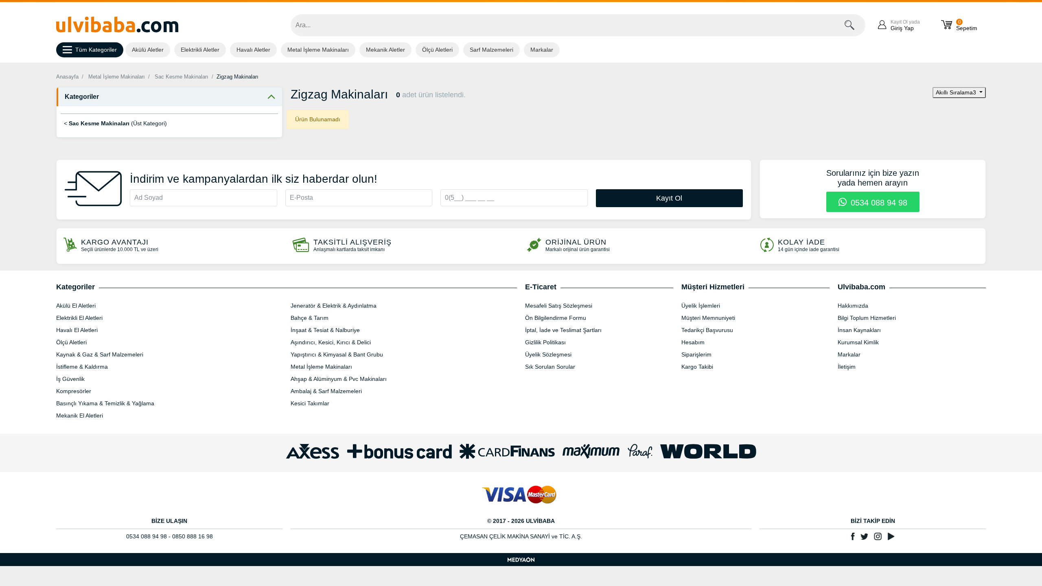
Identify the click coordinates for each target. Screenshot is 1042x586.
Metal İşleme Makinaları (318, 49)
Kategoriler (82, 96)
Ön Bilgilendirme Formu (555, 318)
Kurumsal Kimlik (858, 342)
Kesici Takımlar (310, 403)
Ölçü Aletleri (437, 49)
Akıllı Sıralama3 (957, 92)
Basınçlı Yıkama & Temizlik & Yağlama (105, 403)
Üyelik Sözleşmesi (548, 354)
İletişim (847, 366)
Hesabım (693, 342)
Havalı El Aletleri (77, 330)
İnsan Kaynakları (859, 330)
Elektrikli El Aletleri (79, 318)
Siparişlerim (696, 354)
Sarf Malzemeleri (491, 49)
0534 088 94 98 (877, 202)
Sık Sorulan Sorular (550, 366)
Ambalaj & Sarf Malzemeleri (326, 391)
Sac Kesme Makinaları (181, 77)
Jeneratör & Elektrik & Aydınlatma (334, 305)
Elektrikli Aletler (200, 49)
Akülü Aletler (148, 49)
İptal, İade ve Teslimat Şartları (563, 330)
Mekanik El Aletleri (79, 415)
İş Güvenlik (70, 379)
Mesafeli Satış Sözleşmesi (558, 305)
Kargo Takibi (697, 366)
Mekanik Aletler (385, 49)
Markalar (541, 49)
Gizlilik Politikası (545, 342)
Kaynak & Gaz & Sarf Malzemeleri (99, 354)
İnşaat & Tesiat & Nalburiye (325, 330)
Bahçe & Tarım (309, 318)
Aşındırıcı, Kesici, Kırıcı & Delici (331, 342)
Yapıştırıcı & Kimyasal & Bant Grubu (337, 354)
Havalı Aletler (253, 49)
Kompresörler (73, 391)
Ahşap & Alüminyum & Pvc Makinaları (339, 379)
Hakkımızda (853, 305)
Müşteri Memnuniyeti (708, 318)
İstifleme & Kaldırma (82, 366)
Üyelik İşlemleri (700, 305)
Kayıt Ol (669, 198)
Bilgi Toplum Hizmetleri (867, 318)
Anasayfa (67, 77)
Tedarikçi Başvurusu (707, 330)
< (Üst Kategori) (115, 123)
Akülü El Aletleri (76, 305)
